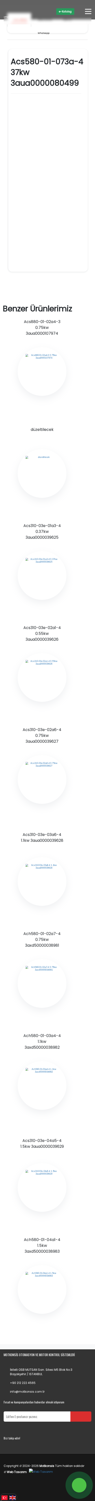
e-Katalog (65, 11)
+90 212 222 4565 (23, 1383)
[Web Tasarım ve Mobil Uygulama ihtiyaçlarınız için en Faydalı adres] (41, 1472)
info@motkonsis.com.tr (27, 1392)
